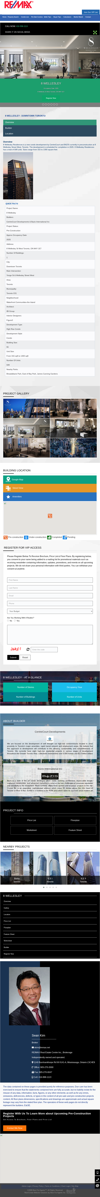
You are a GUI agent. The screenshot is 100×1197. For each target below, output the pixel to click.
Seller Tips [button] (47, 17)
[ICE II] (83, 868)
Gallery (6, 908)
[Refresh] (27, 649)
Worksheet (32, 830)
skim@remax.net (42, 1047)
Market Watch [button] (78, 17)
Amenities (17, 496)
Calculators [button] (67, 17)
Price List (31, 820)
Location (9, 134)
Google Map (17, 479)
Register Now (51, 98)
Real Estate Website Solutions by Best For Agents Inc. (45, 1193)
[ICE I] (50, 868)
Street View (17, 488)
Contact (88, 17)
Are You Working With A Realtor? (20, 618)
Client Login (65, 1186)
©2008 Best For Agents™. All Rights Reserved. (45, 1190)
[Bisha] (16, 868)
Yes (18, 621)
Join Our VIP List (91, 12)
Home (4, 17)
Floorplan (75, 820)
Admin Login (26, 1186)
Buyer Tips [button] (57, 17)
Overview (9, 122)
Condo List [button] (25, 17)
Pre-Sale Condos (37, 17)
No (11, 621)
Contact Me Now (14, 1128)
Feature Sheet (75, 830)
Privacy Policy (38, 1186)
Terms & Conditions (52, 1186)
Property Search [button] (13, 17)
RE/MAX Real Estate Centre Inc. (52, 1052)
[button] (50, 516)
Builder (8, 128)
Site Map (74, 1186)
